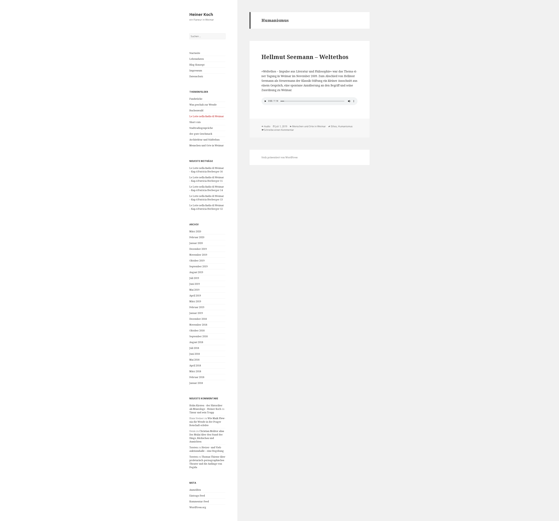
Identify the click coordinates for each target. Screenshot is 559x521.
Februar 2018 (196, 377)
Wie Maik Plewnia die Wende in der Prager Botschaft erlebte (207, 422)
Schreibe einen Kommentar (279, 129)
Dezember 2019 (198, 249)
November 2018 (198, 324)
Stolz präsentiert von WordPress (279, 157)
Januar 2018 (196, 383)
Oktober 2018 (197, 330)
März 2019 (195, 301)
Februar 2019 (196, 307)
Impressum (195, 70)
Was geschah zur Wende (203, 104)
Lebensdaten (196, 58)
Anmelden (195, 489)
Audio (267, 126)
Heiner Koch (201, 14)
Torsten (193, 447)
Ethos (334, 126)
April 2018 (195, 365)
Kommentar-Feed (199, 501)
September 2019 (198, 266)
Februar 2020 (196, 237)
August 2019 (196, 272)
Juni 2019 (194, 283)
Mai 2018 (194, 359)
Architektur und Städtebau (204, 139)
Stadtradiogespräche (201, 128)
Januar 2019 (196, 313)
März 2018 (195, 371)
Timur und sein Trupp (201, 412)
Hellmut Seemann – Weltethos (304, 57)
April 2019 (195, 295)
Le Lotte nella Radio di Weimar (206, 116)
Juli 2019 (194, 278)
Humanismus (345, 126)
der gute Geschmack (200, 133)
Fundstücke (195, 98)
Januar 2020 (196, 243)
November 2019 (198, 254)
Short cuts (195, 122)
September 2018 (198, 336)
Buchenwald (196, 110)
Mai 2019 (194, 289)
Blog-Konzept (197, 64)
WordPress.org (197, 507)
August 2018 (196, 342)
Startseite (194, 53)
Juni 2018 (194, 353)
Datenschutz (196, 76)
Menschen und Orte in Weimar (206, 145)
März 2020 (195, 231)
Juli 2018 (194, 348)
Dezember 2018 (198, 318)
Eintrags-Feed (197, 495)
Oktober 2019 (197, 260)
